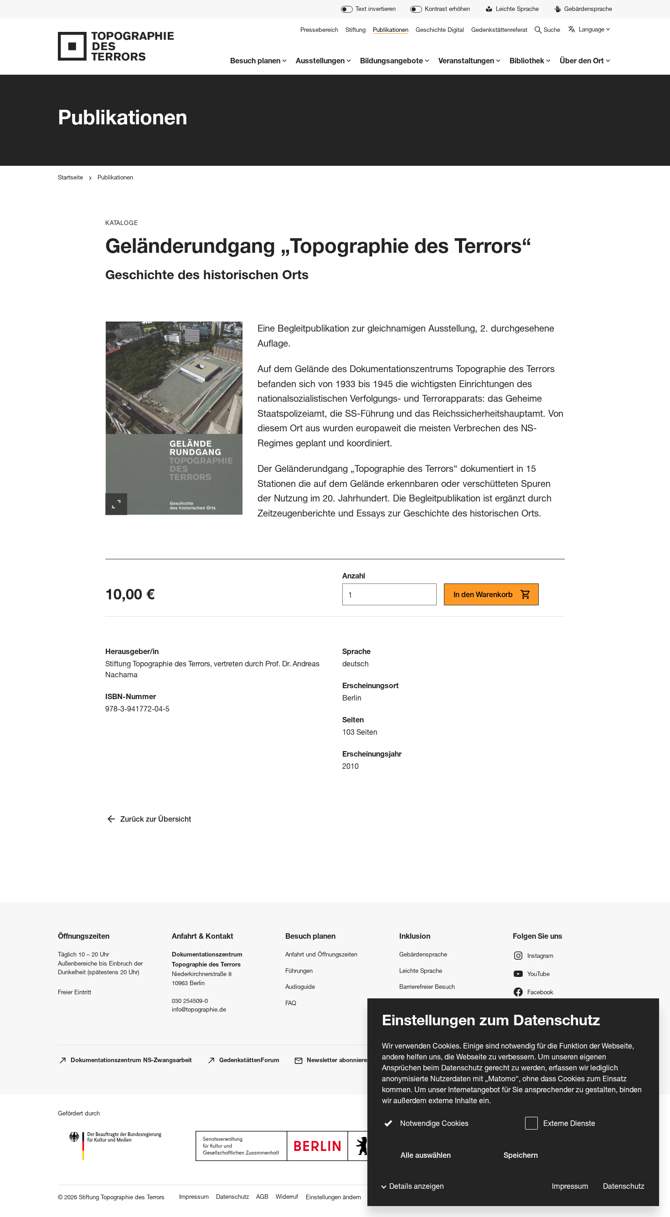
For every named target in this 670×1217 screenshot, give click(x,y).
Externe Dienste (569, 1123)
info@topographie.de (199, 1009)
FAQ (290, 1003)
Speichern (521, 1156)
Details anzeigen (416, 1185)
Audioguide (300, 986)
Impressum (570, 1185)
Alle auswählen (426, 1156)
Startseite (70, 177)
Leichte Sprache (420, 970)
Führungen (299, 970)
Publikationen (115, 177)
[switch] (368, 9)
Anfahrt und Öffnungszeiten (321, 954)
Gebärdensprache (423, 954)
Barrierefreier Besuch (427, 986)
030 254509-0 (190, 1000)
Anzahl (353, 577)
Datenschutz (623, 1185)
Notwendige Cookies (434, 1123)
